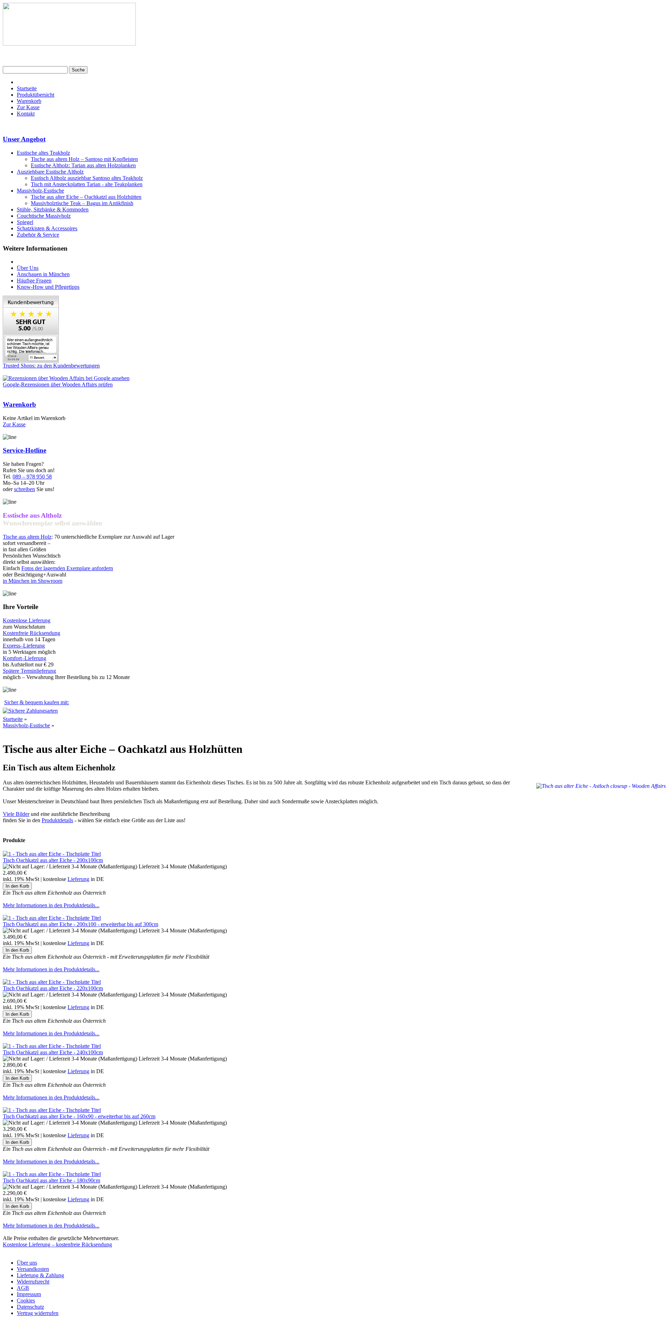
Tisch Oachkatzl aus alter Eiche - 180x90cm (51, 1180)
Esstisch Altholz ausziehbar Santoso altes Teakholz (87, 178)
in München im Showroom (32, 581)
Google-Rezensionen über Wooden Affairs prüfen (58, 384)
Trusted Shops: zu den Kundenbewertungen (51, 366)
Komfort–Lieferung (24, 658)
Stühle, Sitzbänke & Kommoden (53, 209)
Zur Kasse (28, 107)
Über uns (27, 1263)
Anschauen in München (43, 274)
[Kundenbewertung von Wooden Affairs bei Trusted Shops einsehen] (31, 361)
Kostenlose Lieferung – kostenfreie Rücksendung (57, 1244)
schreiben (24, 489)
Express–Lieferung (24, 646)
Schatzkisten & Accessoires (47, 228)
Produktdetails (57, 820)
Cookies (26, 1300)
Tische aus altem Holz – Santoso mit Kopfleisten (84, 159)
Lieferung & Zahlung (40, 1275)
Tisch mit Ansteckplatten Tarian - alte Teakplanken (86, 184)
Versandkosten (33, 1269)
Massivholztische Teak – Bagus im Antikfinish (82, 203)
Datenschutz (30, 1307)
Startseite (27, 88)
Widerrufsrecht (33, 1282)
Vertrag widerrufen (37, 1313)
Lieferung (78, 879)
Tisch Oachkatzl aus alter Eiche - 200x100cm (53, 860)
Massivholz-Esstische (40, 191)
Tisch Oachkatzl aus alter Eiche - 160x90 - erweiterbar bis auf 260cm (79, 1116)
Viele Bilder (16, 814)
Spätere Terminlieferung (29, 671)
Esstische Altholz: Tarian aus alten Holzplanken (83, 165)
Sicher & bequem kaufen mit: (36, 702)
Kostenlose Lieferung (26, 620)
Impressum (29, 1294)
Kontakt (26, 114)
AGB (23, 1288)
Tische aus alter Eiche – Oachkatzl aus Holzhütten (86, 197)
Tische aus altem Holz (27, 537)
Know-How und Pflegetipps (48, 287)
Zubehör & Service (38, 235)
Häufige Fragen (34, 281)
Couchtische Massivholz (44, 216)
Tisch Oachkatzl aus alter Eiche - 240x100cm (53, 1052)
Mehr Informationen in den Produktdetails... (51, 905)
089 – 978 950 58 (32, 477)
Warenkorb (29, 101)
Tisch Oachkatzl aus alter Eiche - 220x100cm (53, 988)
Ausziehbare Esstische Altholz (50, 172)
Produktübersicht (35, 95)
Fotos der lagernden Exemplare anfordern (67, 568)
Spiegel (25, 222)
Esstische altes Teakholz (43, 153)
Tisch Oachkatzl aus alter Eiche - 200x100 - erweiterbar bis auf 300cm (80, 924)
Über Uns (27, 268)
